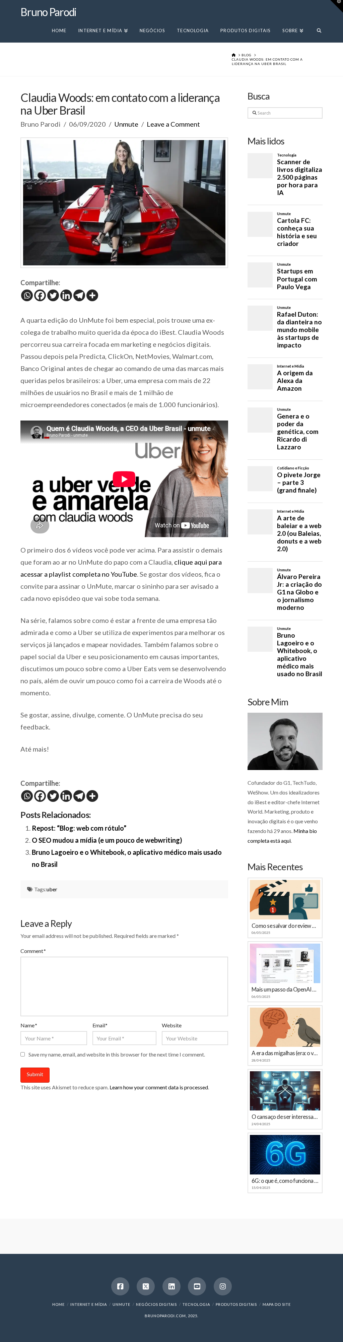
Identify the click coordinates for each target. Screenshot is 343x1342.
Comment (33, 951)
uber (52, 889)
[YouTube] (197, 1286)
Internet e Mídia (88, 1304)
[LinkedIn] (171, 1286)
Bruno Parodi (48, 12)
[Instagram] (223, 1286)
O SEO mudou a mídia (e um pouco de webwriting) (107, 840)
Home (58, 1304)
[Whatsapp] (27, 295)
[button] (336, 6)
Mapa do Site (277, 1304)
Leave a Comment (173, 124)
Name (28, 1025)
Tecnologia (196, 1304)
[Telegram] (79, 295)
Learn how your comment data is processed (159, 1087)
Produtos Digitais (236, 1304)
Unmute (126, 124)
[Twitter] (53, 295)
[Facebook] (40, 295)
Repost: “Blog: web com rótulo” (79, 828)
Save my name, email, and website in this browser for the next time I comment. (116, 1054)
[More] (92, 295)
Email (100, 1025)
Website (172, 1025)
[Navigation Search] (315, 30)
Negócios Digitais (156, 1304)
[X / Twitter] (146, 1286)
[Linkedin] (66, 295)
